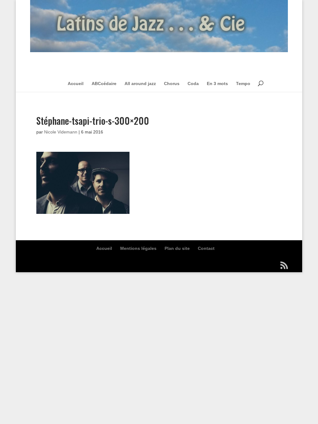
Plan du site (177, 248)
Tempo (243, 83)
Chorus (171, 83)
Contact (206, 248)
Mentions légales (138, 248)
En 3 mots (217, 83)
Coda (193, 83)
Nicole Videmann (60, 131)
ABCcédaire (104, 83)
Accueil (76, 83)
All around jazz (140, 83)
